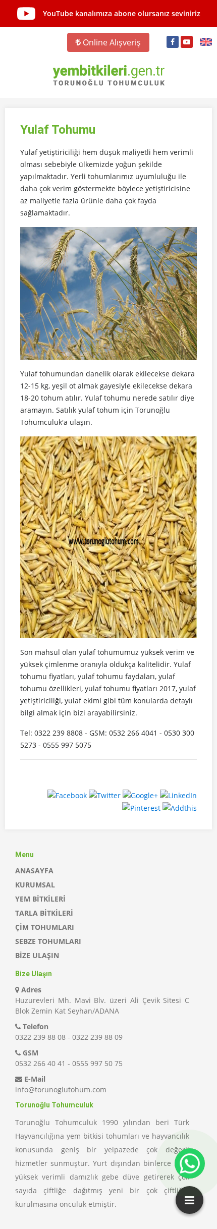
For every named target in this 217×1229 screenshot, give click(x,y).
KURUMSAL (35, 884)
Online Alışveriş (111, 42)
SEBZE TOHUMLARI (48, 941)
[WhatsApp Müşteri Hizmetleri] (190, 1163)
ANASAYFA (34, 870)
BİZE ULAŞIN (37, 955)
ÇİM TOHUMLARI (44, 927)
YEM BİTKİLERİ (40, 899)
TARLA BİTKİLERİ (44, 913)
